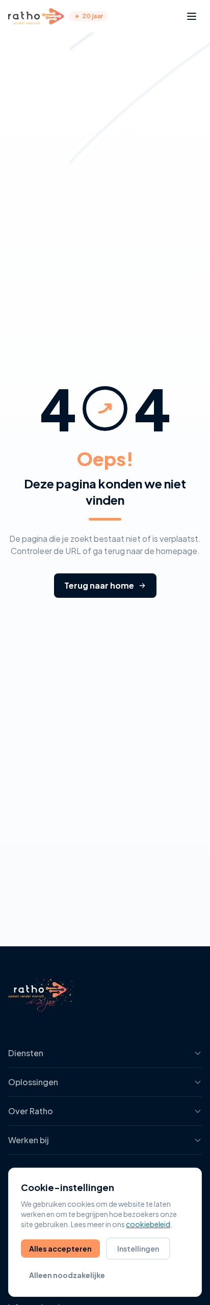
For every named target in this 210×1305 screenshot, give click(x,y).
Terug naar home (99, 585)
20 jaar (92, 16)
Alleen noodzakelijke (67, 1275)
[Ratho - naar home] (36, 16)
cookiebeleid (148, 1224)
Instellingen (138, 1248)
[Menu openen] (191, 16)
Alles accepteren (60, 1248)
